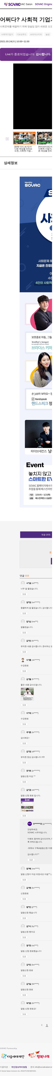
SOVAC (12, 4)
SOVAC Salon (24, 4)
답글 (24, 594)
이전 (7, 139)
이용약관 (4, 1067)
